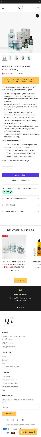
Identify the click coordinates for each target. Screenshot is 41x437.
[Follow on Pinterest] (18, 420)
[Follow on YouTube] (23, 420)
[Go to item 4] (23, 57)
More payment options (20, 180)
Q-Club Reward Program (10, 367)
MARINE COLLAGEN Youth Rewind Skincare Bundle (13, 263)
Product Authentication (10, 383)
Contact (4, 360)
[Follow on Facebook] (3, 420)
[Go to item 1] (4, 57)
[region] (20, 296)
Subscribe (9, 414)
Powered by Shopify (28, 424)
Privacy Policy (6, 376)
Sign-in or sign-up (14, 79)
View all (20, 280)
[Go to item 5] (29, 57)
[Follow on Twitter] (8, 420)
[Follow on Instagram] (13, 420)
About (4, 356)
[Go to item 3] (16, 57)
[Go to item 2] (10, 57)
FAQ (3, 363)
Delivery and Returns (9, 380)
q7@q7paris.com (8, 343)
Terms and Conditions (10, 387)
